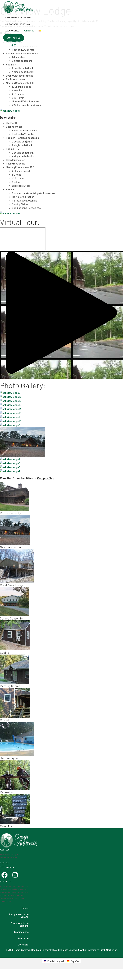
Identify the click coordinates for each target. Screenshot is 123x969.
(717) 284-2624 (7, 867)
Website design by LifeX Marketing (98, 949)
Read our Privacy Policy (44, 949)
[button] (13, 37)
